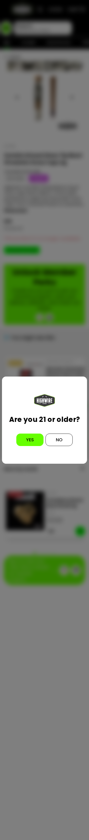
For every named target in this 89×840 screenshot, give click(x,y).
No (59, 440)
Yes (30, 440)
